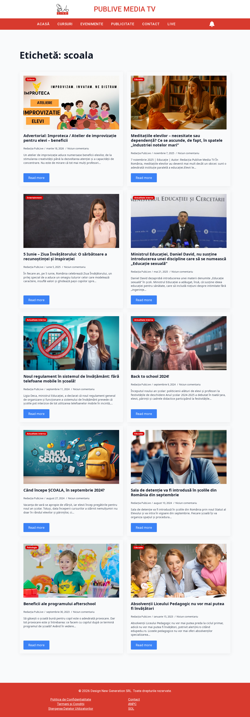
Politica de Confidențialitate (70, 699)
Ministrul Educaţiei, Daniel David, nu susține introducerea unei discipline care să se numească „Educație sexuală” (178, 259)
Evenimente (91, 24)
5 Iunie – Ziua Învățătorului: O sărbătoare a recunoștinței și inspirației (65, 256)
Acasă (43, 24)
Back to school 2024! (150, 376)
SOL (131, 709)
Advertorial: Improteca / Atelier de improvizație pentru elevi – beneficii (69, 138)
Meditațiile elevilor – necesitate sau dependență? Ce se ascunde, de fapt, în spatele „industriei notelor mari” (176, 140)
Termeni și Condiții (70, 704)
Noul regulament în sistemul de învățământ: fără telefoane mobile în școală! (71, 378)
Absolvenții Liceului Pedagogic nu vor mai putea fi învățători (177, 606)
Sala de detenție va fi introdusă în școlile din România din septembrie (174, 492)
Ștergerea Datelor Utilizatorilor (70, 709)
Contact (151, 24)
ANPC (132, 704)
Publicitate (122, 24)
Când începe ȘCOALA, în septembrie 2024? (64, 490)
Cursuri (65, 24)
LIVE (172, 24)
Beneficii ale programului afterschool (59, 603)
